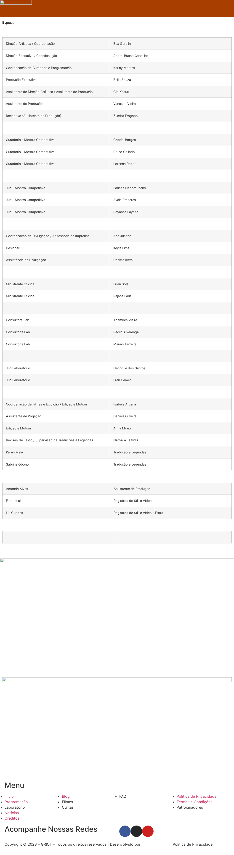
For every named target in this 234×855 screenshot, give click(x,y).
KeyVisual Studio (156, 844)
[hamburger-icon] (229, 8)
